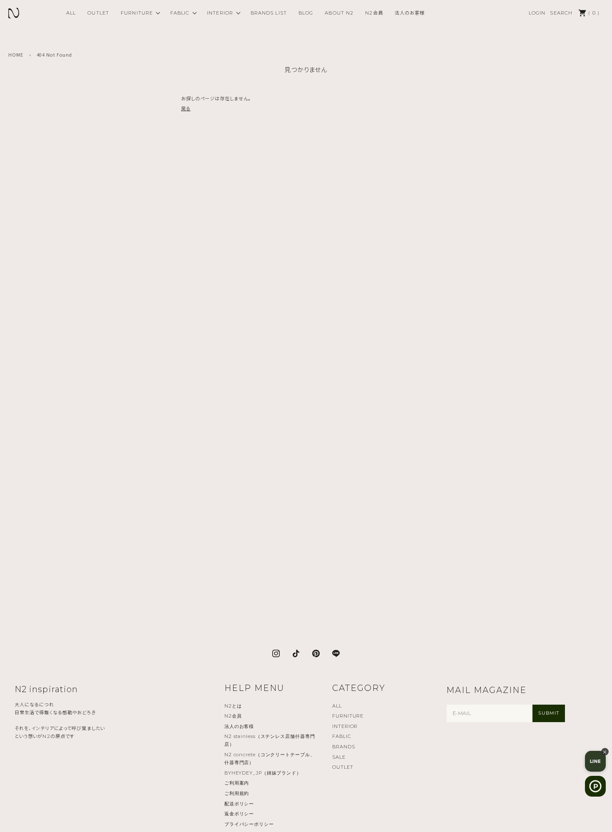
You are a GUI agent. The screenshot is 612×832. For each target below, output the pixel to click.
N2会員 (374, 13)
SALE (339, 757)
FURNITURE (137, 13)
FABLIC (180, 13)
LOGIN (537, 13)
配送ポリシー (239, 804)
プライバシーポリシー (249, 824)
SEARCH (561, 13)
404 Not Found (54, 54)
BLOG (306, 13)
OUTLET (98, 13)
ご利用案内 (236, 783)
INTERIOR (220, 13)
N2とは (233, 706)
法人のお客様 (410, 13)
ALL (71, 13)
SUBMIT (548, 713)
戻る (186, 108)
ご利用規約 (236, 793)
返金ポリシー (239, 814)
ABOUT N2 (339, 13)
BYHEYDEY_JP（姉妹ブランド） (262, 773)
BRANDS (343, 747)
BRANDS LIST (269, 13)
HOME (15, 54)
